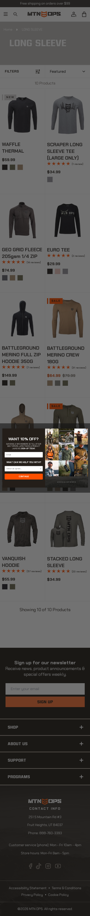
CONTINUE (24, 476)
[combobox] (23, 468)
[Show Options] (41, 468)
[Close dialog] (85, 431)
